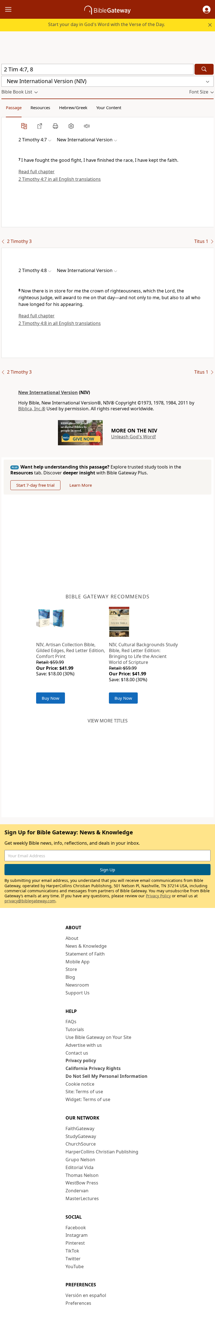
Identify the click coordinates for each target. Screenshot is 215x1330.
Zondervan (77, 1191)
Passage (14, 107)
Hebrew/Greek (73, 107)
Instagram (77, 1235)
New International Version (48, 392)
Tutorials (75, 1029)
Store (71, 969)
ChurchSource (81, 1144)
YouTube (75, 1266)
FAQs (71, 1021)
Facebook (76, 1227)
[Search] (204, 69)
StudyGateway (81, 1136)
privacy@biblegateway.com (29, 900)
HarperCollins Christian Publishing (102, 1152)
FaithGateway (80, 1128)
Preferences (78, 1303)
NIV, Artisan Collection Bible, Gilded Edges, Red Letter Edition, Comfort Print (70, 650)
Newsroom (77, 985)
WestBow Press (82, 1183)
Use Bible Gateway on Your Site (98, 1037)
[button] (207, 9)
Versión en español (86, 1295)
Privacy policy (81, 1060)
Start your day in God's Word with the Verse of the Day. (106, 24)
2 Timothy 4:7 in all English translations (59, 179)
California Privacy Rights (93, 1068)
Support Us (78, 993)
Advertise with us (84, 1045)
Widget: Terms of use (88, 1099)
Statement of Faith (85, 954)
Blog (70, 977)
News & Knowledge (86, 946)
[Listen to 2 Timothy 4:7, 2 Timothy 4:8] (86, 125)
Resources (40, 107)
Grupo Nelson (80, 1159)
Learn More (80, 485)
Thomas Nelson (82, 1175)
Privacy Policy (158, 895)
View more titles (108, 721)
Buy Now (50, 698)
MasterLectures (82, 1198)
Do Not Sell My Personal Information (107, 1076)
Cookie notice (80, 1084)
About (72, 938)
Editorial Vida (80, 1167)
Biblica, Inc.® (31, 409)
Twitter (73, 1259)
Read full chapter (36, 171)
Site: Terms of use (84, 1091)
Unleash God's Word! (133, 437)
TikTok (72, 1251)
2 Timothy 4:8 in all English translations (59, 323)
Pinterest (75, 1243)
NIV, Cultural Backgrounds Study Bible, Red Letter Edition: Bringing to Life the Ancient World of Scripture (143, 653)
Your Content (108, 107)
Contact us (77, 1053)
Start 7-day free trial (35, 485)
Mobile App (78, 962)
